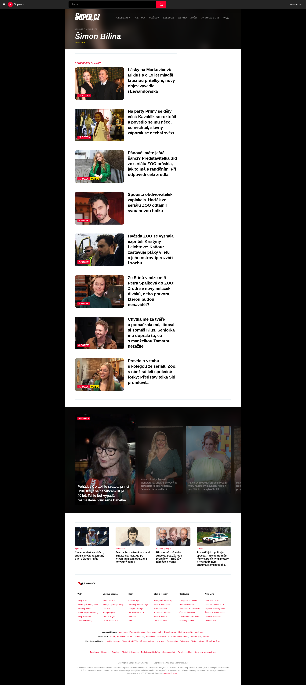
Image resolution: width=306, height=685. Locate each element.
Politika (139, 17)
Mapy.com (123, 632)
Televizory (184, 641)
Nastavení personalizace (205, 652)
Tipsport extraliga (135, 609)
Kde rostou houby (154, 632)
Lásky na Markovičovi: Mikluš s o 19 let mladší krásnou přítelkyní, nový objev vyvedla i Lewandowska (151, 80)
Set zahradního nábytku (178, 637)
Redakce (116, 652)
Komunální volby (84, 620)
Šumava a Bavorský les (189, 609)
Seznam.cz (295, 4)
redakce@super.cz (172, 673)
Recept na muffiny (162, 605)
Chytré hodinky (197, 641)
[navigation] (3, 4)
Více (226, 18)
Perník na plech (161, 620)
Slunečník (150, 637)
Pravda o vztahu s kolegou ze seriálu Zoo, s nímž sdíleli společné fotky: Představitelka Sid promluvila (152, 371)
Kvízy (194, 17)
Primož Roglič (109, 617)
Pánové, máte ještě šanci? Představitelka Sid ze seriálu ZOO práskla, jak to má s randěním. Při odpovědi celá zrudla (152, 163)
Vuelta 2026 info (110, 600)
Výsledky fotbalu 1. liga (138, 605)
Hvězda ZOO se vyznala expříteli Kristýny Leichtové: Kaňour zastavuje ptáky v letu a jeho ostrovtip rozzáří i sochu (151, 249)
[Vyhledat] (161, 4)
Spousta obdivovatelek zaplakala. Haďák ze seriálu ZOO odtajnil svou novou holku (150, 202)
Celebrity (123, 17)
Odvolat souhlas (185, 652)
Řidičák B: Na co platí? (215, 613)
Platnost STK (210, 620)
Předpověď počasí (137, 632)
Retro (182, 17)
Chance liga (133, 600)
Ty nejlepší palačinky (163, 600)
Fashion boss (210, 17)
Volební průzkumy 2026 (87, 605)
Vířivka (206, 637)
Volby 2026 (82, 600)
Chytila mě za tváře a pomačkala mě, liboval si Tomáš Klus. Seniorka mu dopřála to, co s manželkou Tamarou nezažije (151, 333)
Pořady (154, 17)
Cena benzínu (170, 632)
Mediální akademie (130, 652)
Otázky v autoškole (213, 617)
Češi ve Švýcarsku (187, 613)
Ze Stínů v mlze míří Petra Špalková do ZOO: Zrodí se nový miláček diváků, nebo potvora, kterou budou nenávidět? (151, 291)
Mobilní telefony (113, 641)
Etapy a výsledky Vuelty (113, 605)
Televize (169, 17)
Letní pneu (160, 641)
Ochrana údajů (168, 652)
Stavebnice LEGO (130, 641)
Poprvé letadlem (186, 605)
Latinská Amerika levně (189, 617)
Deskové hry (172, 641)
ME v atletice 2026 (136, 613)
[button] (99, 83)
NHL (130, 620)
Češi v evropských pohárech (190, 632)
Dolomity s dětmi (186, 620)
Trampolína (139, 637)
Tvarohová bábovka (162, 613)
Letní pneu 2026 (212, 600)
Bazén (112, 637)
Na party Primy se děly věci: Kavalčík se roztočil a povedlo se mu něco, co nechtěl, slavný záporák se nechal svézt (152, 122)
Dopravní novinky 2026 (215, 609)
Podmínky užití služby (150, 652)
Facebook (94, 652)
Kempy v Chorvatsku (188, 600)
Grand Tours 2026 (111, 620)
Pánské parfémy (213, 641)
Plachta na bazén (124, 637)
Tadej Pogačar (109, 613)
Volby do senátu (84, 617)
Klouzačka (161, 637)
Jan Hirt (106, 609)
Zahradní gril (195, 637)
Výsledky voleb (84, 609)
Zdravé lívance (160, 609)
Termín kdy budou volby (87, 613)
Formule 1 (132, 617)
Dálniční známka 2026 (214, 605)
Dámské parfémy (146, 641)
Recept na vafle (161, 617)
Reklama (105, 652)
